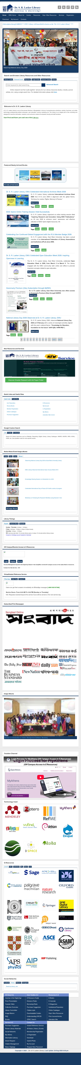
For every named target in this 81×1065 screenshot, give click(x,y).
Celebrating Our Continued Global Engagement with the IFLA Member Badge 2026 (39, 234)
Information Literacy (11, 1053)
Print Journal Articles (55, 1031)
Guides (28, 15)
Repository (27, 79)
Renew (20, 561)
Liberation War (53, 1034)
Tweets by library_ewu (12, 1001)
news (37, 206)
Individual (16, 881)
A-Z (30, 881)
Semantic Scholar (45, 79)
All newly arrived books (11, 185)
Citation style (31, 1025)
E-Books (51, 1013)
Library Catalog (8, 79)
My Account (14, 19)
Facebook (6, 997)
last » (60, 339)
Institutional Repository (56, 1022)
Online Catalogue (11, 411)
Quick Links (7, 399)
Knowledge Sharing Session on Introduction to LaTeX (39, 479)
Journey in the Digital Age (13, 1013)
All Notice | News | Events (35, 1043)
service (49, 299)
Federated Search (18, 79)
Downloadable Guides (34, 1028)
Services (61, 15)
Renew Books (10, 406)
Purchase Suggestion (12, 414)
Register (13, 561)
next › (54, 339)
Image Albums (9, 1028)
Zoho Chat (14, 579)
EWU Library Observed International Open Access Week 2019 (41, 470)
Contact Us (22, 579)
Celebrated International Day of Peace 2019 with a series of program (43, 488)
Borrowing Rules (32, 1019)
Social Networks (10, 1046)
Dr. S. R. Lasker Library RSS (77, 7)
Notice (5, 456)
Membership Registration (35, 1046)
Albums (20, 456)
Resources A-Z (54, 1010)
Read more (34, 203)
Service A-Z (9, 1037)
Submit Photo (31, 1056)
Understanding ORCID (34, 1031)
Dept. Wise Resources (49, 15)
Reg (22, 881)
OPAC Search (31, 1034)
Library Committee (11, 1025)
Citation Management (12, 1059)
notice (51, 206)
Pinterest (18, 997)
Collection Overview (11, 1022)
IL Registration (47, 409)
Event (15, 456)
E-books (10, 432)
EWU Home (12, 15)
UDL (10, 881)
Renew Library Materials (13, 1043)
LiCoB (6, 881)
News (10, 456)
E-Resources (46, 403)
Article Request (10, 1056)
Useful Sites (15, 399)
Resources (36, 15)
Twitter (13, 997)
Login (6, 561)
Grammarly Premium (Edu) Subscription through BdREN (28, 288)
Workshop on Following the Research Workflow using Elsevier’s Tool (43, 498)
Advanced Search (51, 84)
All (5, 432)
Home (4, 15)
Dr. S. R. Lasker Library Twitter (63, 7)
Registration (70, 15)
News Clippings (10, 1062)
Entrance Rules (32, 1016)
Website (54, 79)
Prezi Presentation (11, 1016)
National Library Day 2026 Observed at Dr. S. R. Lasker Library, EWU (33, 317)
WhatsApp (7, 579)
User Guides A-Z (32, 1010)
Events (7, 1034)
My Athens (45, 412)
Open (26, 881)
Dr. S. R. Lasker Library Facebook (59, 7)
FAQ (6, 1031)
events (44, 206)
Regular (6, 523)
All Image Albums (11, 508)
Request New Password (35, 1062)
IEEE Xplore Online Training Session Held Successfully (28, 211)
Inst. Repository (11, 403)
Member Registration (12, 409)
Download (5, 19)
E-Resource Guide (33, 1013)
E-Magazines (53, 1019)
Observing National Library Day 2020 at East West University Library (43, 460)
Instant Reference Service (35, 1040)
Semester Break (14, 523)
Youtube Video (9, 1019)
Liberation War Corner (49, 415)
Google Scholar (36, 79)
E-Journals (16, 432)
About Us (21, 15)
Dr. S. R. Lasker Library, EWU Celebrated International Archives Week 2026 (36, 191)
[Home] (21, 12)
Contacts (23, 19)
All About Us (9, 1010)
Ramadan (22, 523)
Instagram (25, 997)
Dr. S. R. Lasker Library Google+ (68, 7)
